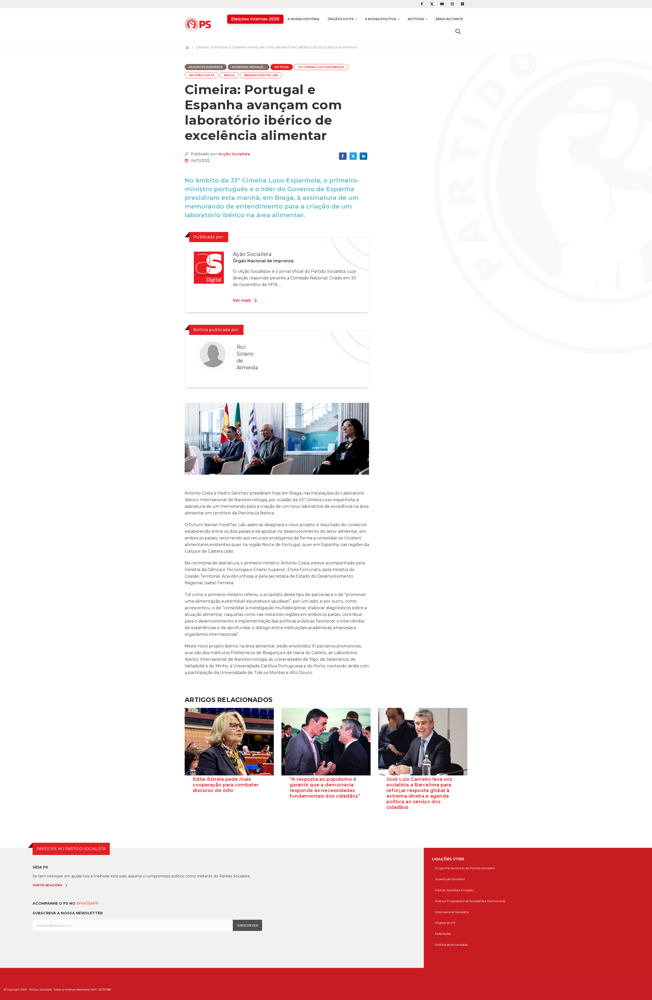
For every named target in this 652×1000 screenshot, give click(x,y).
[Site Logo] (199, 24)
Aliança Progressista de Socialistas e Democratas (470, 901)
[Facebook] (422, 4)
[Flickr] (462, 4)
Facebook (342, 156)
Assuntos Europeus (206, 67)
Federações (443, 934)
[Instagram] (452, 4)
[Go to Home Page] (187, 47)
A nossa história (303, 19)
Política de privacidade (451, 944)
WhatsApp (87, 903)
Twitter (353, 156)
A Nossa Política (380, 19)
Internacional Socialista (452, 912)
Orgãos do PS (445, 923)
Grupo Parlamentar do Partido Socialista (465, 868)
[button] (458, 31)
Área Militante (449, 19)
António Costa (201, 75)
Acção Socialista (234, 154)
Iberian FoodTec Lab (261, 75)
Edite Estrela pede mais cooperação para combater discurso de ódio (226, 784)
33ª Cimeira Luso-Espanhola (321, 67)
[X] (432, 4)
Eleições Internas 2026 (255, 19)
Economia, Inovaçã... (248, 67)
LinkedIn (363, 156)
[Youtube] (442, 4)
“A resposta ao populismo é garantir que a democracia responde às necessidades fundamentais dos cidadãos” (325, 787)
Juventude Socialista (450, 879)
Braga (229, 75)
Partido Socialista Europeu (454, 890)
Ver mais (242, 300)
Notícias (416, 19)
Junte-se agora (47, 885)
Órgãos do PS (341, 19)
